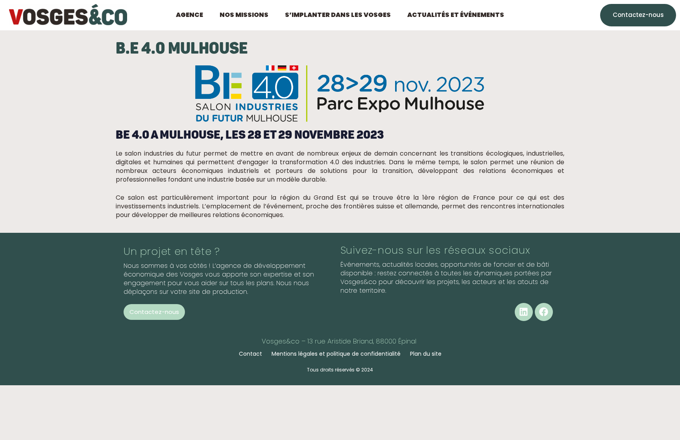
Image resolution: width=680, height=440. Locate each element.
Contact (250, 354)
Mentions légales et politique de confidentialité (336, 354)
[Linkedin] (524, 312)
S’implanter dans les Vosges (338, 15)
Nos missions (244, 15)
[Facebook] (544, 312)
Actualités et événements (455, 15)
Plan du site (426, 354)
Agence (189, 15)
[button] (191, 15)
